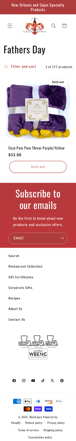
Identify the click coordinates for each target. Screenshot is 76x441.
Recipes (14, 298)
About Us (15, 308)
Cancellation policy (40, 437)
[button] (9, 25)
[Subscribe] (62, 238)
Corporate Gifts (20, 287)
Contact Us (16, 319)
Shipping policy (53, 430)
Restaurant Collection (25, 266)
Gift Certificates (20, 277)
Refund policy (33, 423)
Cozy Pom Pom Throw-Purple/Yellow (36, 148)
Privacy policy (56, 423)
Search (13, 255)
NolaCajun (36, 417)
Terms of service (28, 430)
